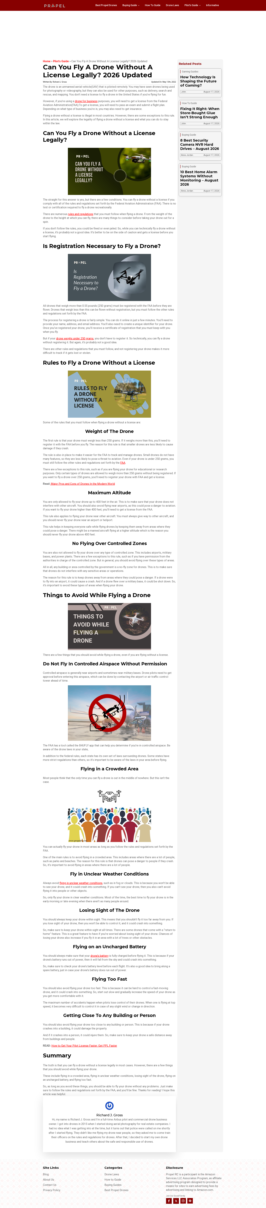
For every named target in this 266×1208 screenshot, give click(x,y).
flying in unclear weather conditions (81, 883)
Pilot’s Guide (191, 5)
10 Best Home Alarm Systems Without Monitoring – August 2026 (199, 178)
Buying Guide (129, 5)
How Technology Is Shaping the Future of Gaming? (198, 81)
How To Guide (152, 5)
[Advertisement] (133, 31)
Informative (212, 5)
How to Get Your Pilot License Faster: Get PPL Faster (84, 1045)
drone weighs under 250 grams (75, 338)
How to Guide (112, 1179)
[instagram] (183, 1201)
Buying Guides (113, 1185)
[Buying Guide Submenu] (139, 5)
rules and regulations (80, 214)
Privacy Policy (51, 1190)
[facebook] (169, 1201)
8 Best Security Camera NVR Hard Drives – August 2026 (199, 144)
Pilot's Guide (61, 61)
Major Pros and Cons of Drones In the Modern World (83, 483)
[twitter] (176, 1201)
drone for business (86, 101)
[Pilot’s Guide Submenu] (200, 5)
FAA (122, 462)
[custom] (190, 1201)
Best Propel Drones (106, 5)
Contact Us (49, 1185)
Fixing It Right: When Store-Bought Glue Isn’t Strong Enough (199, 113)
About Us (48, 1179)
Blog (46, 1174)
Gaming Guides (190, 71)
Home (46, 61)
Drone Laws (172, 5)
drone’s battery (99, 955)
